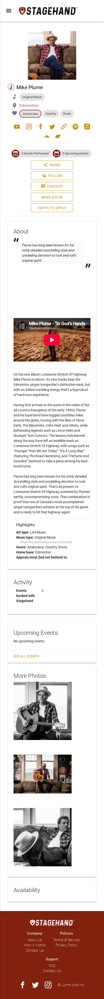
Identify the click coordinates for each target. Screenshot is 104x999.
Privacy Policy (66, 945)
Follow (52, 175)
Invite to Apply (52, 208)
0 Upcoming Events (75, 153)
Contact (52, 186)
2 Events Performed (35, 153)
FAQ (52, 966)
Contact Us (35, 950)
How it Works (34, 945)
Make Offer (52, 197)
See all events (26, 656)
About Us (35, 940)
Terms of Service (66, 940)
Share (52, 165)
